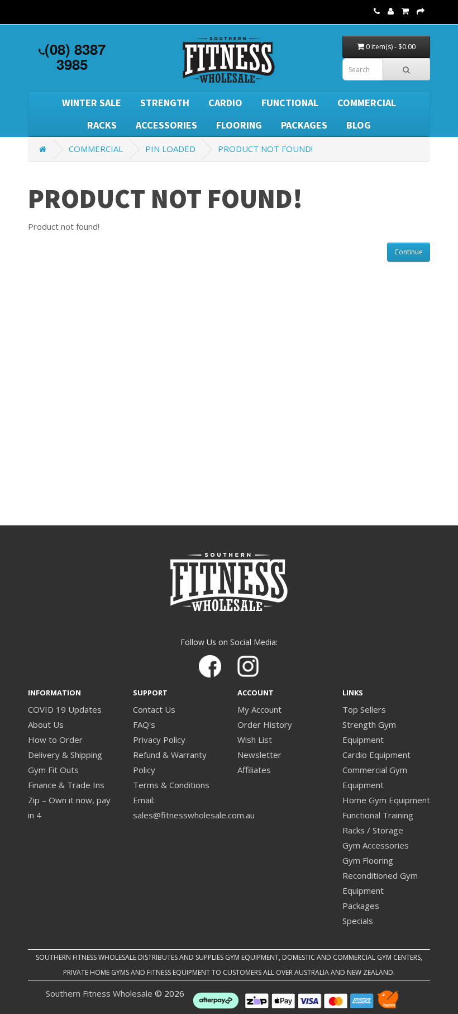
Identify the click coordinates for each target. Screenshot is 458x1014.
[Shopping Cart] (405, 10)
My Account (259, 709)
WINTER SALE (91, 102)
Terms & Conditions (171, 784)
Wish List (254, 739)
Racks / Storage (372, 830)
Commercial (366, 102)
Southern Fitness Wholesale (99, 993)
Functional (289, 102)
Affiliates (254, 769)
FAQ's (144, 724)
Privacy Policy (159, 739)
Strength (164, 102)
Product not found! (265, 148)
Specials (357, 920)
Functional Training (377, 815)
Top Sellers (364, 709)
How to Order (55, 739)
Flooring (239, 125)
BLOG (358, 125)
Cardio (225, 102)
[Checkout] (420, 10)
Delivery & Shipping (65, 754)
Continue (408, 252)
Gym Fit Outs (53, 769)
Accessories (166, 125)
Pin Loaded (170, 148)
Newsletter (259, 754)
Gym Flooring (367, 860)
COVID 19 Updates (65, 709)
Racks (102, 125)
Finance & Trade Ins (66, 784)
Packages (304, 125)
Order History (264, 724)
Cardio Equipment (376, 754)
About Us (46, 724)
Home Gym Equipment (386, 799)
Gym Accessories (375, 845)
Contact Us (154, 709)
